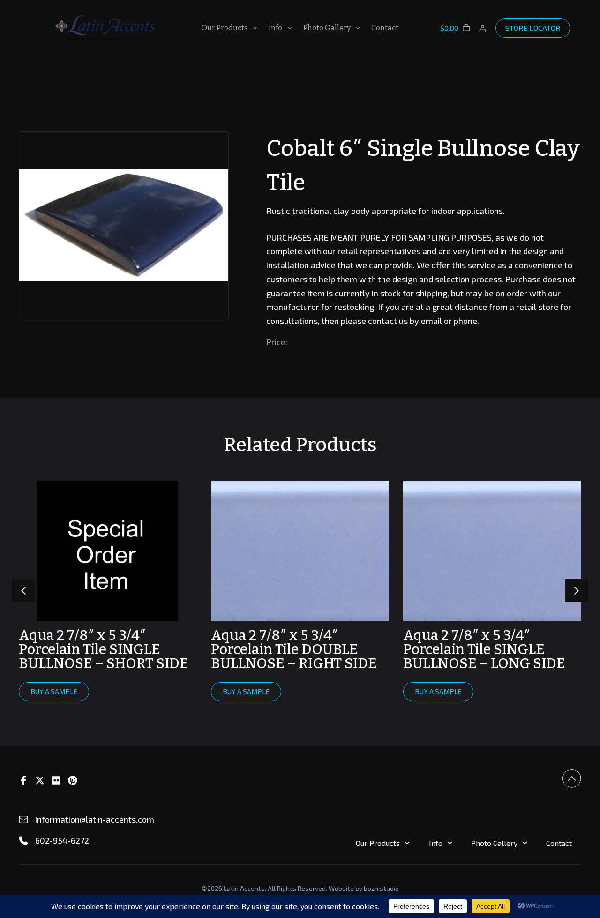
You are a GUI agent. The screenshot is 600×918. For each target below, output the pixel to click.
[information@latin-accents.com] (23, 819)
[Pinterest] (72, 780)
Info (275, 27)
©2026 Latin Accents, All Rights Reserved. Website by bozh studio (300, 888)
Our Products (225, 27)
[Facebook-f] (23, 780)
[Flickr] (56, 780)
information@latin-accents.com (94, 819)
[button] (576, 590)
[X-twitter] (40, 780)
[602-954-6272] (23, 840)
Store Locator (532, 27)
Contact (384, 27)
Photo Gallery (327, 27)
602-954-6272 (62, 840)
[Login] (482, 28)
